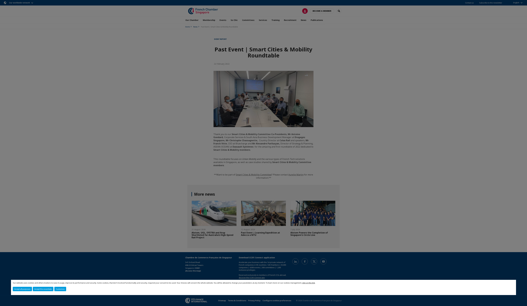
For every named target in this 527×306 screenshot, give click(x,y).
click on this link (308, 283)
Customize (60, 289)
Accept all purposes (22, 289)
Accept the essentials (43, 289)
